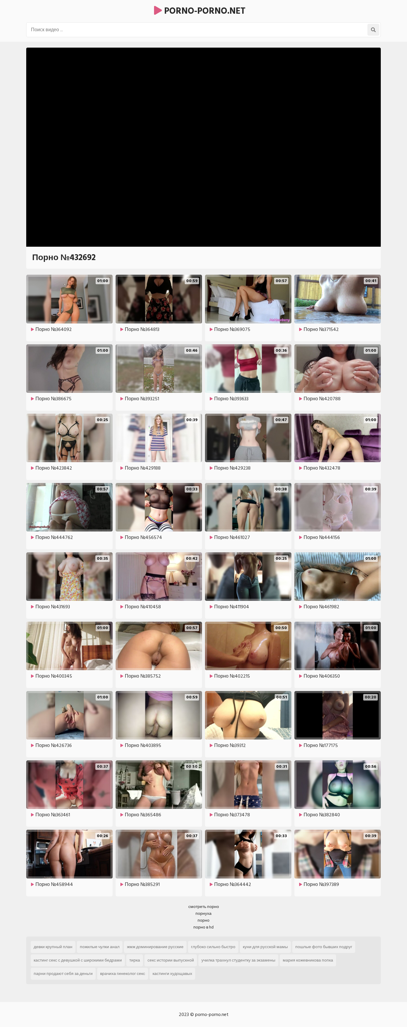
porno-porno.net (204, 11)
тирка (134, 960)
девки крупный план (53, 946)
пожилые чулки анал (99, 946)
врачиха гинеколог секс (122, 973)
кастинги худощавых (172, 973)
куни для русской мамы (265, 946)
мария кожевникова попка (308, 960)
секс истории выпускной (170, 960)
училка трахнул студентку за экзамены (238, 960)
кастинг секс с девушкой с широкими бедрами (78, 960)
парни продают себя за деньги (63, 973)
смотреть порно (203, 906)
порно (203, 920)
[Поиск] (373, 30)
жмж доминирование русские (155, 946)
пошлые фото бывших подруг (323, 946)
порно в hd (203, 927)
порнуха (203, 913)
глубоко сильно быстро (213, 946)
